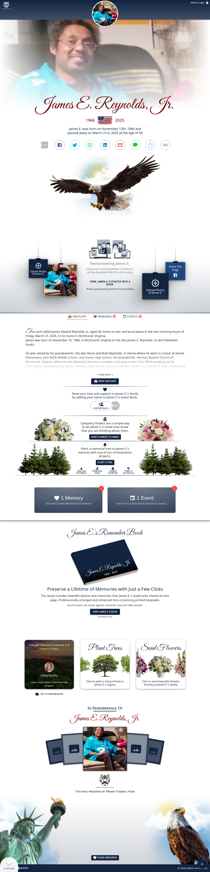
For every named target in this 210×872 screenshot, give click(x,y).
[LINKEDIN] (105, 145)
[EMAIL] (120, 145)
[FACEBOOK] (60, 145)
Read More (105, 375)
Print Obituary (107, 381)
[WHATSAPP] (90, 145)
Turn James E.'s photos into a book (110, 283)
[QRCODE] (45, 145)
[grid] (105, 271)
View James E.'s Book (105, 611)
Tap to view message (51, 694)
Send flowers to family (105, 437)
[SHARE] (150, 145)
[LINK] (165, 145)
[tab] (77, 316)
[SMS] (135, 145)
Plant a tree (104, 462)
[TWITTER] (75, 145)
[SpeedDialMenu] (202, 864)
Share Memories (107, 857)
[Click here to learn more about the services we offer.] (105, 781)
